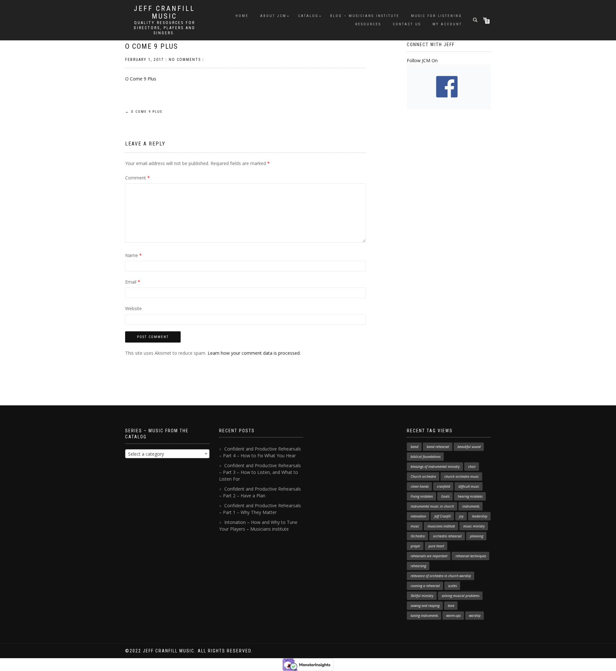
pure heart (436, 546)
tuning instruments (424, 615)
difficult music (468, 486)
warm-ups (453, 615)
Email (132, 282)
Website (133, 308)
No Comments (185, 59)
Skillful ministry (422, 595)
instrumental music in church (432, 506)
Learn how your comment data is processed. (254, 353)
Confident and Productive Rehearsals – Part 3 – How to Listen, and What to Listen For (260, 472)
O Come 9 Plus (151, 46)
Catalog (308, 16)
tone (451, 605)
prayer (415, 546)
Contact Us (407, 24)
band (414, 446)
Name (133, 255)
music (415, 526)
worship (475, 615)
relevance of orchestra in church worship (441, 576)
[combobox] (167, 453)
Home (242, 16)
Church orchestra (423, 476)
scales (452, 586)
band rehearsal (438, 446)
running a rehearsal (425, 586)
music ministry (474, 526)
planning (476, 536)
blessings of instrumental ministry (435, 466)
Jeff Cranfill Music (164, 12)
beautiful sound (469, 446)
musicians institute (441, 526)
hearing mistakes (470, 496)
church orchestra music (461, 476)
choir (472, 466)
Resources (368, 24)
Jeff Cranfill (442, 516)
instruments (470, 506)
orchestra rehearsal (447, 536)
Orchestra (418, 536)
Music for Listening (436, 16)
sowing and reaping (425, 605)
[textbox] (167, 454)
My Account (447, 24)
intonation (418, 516)
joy (461, 516)
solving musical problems (460, 595)
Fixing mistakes (422, 496)
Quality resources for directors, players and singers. (164, 28)
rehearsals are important (429, 556)
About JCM (273, 16)
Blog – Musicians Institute (364, 16)
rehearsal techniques (471, 556)
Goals (445, 496)
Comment (137, 178)
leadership (479, 516)
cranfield (443, 486)
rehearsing (418, 566)
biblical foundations (426, 456)
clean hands (420, 486)
